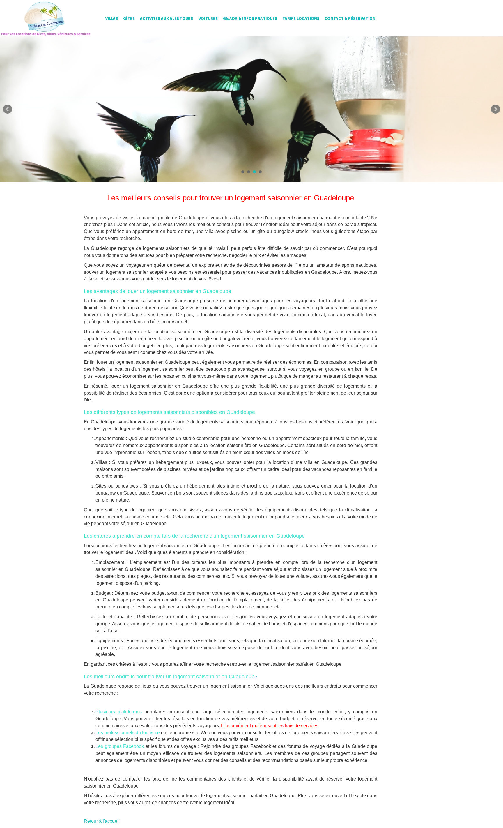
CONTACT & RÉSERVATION (350, 18)
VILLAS (111, 18)
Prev (7, 109)
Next (495, 109)
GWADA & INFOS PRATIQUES (250, 18)
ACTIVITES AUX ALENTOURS (166, 18)
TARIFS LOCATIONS (300, 18)
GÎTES (129, 18)
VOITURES (208, 18)
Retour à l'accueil (102, 821)
